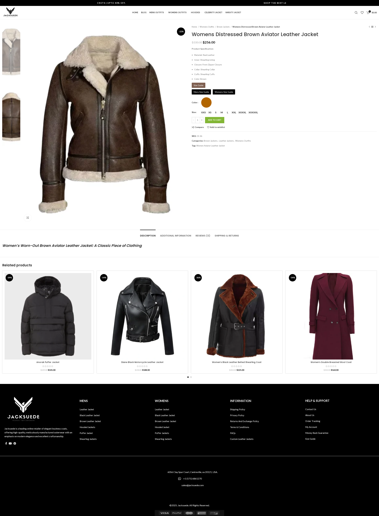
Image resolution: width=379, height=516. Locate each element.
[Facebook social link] (6, 443)
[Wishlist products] (362, 13)
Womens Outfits (207, 27)
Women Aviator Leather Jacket (210, 145)
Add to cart (214, 120)
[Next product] (375, 26)
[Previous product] (369, 26)
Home (194, 27)
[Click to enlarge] (27, 218)
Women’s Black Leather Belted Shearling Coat (236, 362)
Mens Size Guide (201, 92)
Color (194, 102)
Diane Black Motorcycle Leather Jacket (142, 362)
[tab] (148, 234)
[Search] (356, 13)
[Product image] (48, 316)
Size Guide (198, 85)
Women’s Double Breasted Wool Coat (331, 362)
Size (194, 112)
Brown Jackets (223, 27)
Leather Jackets (226, 140)
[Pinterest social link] (15, 443)
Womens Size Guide (224, 92)
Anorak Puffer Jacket (47, 362)
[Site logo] (10, 12)
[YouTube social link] (10, 443)
